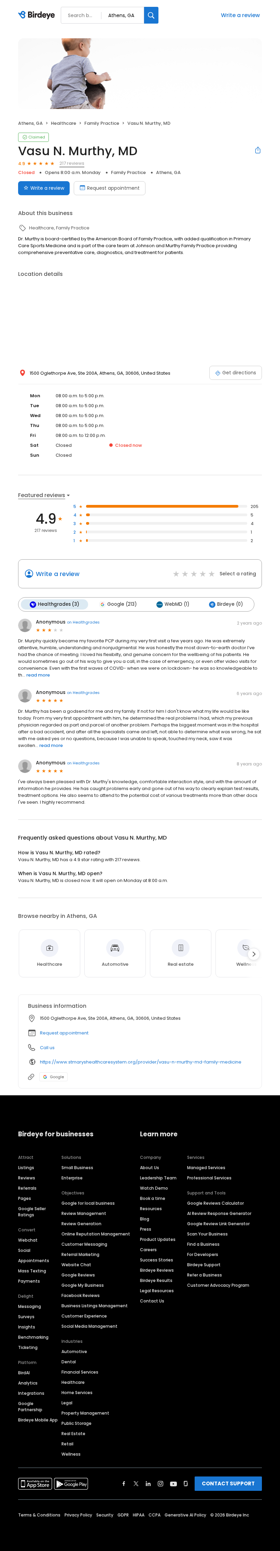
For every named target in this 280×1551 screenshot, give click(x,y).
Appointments (33, 1260)
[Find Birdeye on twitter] (136, 1483)
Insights (26, 1327)
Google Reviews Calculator (215, 1203)
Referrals (27, 1188)
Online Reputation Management (95, 1234)
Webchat (28, 1240)
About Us (149, 1168)
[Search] (151, 15)
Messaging (29, 1306)
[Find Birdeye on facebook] (124, 1483)
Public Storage (76, 1423)
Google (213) (122, 604)
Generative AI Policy (185, 1515)
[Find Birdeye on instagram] (160, 1483)
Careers (148, 1250)
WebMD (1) (177, 604)
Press (145, 1229)
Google (57, 1077)
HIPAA (138, 1515)
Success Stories (156, 1260)
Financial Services (79, 1372)
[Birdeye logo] (37, 15)
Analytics (28, 1383)
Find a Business (203, 1244)
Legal (66, 1403)
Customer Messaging (84, 1244)
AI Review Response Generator (219, 1213)
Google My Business (82, 1285)
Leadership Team (158, 1178)
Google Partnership (30, 1407)
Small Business (77, 1168)
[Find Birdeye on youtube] (173, 1483)
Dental (68, 1362)
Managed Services (206, 1168)
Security (104, 1515)
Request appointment (113, 188)
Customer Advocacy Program (218, 1285)
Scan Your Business (207, 1234)
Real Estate (73, 1433)
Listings (26, 1168)
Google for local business (88, 1203)
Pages (24, 1198)
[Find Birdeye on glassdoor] (186, 1483)
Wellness (71, 1454)
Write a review (240, 15)
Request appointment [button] (64, 1033)
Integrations (31, 1393)
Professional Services (209, 1178)
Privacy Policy (78, 1515)
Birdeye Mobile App (38, 1420)
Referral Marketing (80, 1254)
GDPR (123, 1515)
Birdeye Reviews (157, 1270)
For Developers (202, 1254)
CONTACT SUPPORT (228, 1483)
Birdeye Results (156, 1280)
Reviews (26, 1178)
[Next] (254, 954)
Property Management (85, 1413)
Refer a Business (204, 1275)
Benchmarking (33, 1337)
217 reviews (71, 163)
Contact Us (152, 1301)
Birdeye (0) (230, 604)
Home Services (77, 1392)
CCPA (154, 1515)
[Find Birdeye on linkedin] (148, 1483)
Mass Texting (32, 1271)
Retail (67, 1444)
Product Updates (158, 1239)
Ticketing (28, 1347)
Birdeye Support (204, 1265)
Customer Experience (84, 1316)
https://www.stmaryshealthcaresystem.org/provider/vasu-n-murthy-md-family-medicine (140, 1062)
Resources (151, 1209)
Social (24, 1250)
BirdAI (24, 1373)
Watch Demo (154, 1188)
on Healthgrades (83, 622)
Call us (47, 1047)
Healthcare (73, 1382)
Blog (144, 1219)
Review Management (83, 1213)
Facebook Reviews (80, 1295)
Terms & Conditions (39, 1515)
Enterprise (72, 1178)
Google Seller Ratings (32, 1212)
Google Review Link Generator (218, 1224)
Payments (29, 1281)
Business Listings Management (94, 1306)
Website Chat (76, 1265)
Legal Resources (157, 1291)
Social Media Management (89, 1326)
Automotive (74, 1351)
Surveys (26, 1317)
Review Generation (81, 1224)
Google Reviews (78, 1275)
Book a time (152, 1198)
